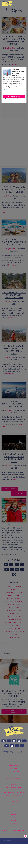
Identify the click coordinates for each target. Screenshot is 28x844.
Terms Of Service (14, 768)
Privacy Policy (14, 765)
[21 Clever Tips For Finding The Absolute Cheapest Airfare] (14, 390)
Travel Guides (14, 625)
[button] (14, 711)
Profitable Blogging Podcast (14, 631)
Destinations (14, 589)
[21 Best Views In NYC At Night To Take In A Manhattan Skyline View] (14, 442)
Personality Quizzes (14, 592)
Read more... (14, 64)
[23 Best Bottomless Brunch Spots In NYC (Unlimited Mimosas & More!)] (14, 25)
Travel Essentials (14, 586)
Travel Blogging (14, 628)
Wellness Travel (14, 607)
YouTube (14, 823)
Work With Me (14, 801)
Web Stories (14, 637)
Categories (7, 653)
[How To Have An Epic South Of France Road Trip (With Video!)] (14, 175)
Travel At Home (14, 595)
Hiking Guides (14, 613)
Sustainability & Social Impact (14, 775)
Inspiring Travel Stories (14, 622)
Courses (14, 784)
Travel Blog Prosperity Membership (14, 788)
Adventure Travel (14, 610)
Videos (14, 634)
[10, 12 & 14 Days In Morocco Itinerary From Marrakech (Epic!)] (14, 334)
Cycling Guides (14, 616)
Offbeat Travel (14, 604)
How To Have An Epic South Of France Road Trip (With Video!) (14, 189)
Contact (14, 762)
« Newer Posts (10, 489)
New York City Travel (14, 601)
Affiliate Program (14, 771)
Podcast (14, 820)
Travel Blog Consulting (14, 795)
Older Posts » (18, 493)
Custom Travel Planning (14, 808)
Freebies (14, 814)
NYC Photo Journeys (14, 805)
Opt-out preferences (14, 778)
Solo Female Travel (14, 598)
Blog (14, 817)
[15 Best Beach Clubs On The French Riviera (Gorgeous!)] (14, 228)
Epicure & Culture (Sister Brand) (14, 830)
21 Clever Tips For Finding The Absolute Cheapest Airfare (14, 404)
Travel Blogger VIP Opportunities (14, 792)
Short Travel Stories (14, 619)
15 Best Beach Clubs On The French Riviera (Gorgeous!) (14, 242)
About (14, 759)
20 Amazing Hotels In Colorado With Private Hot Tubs (14, 295)
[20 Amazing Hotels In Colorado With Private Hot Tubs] (14, 281)
